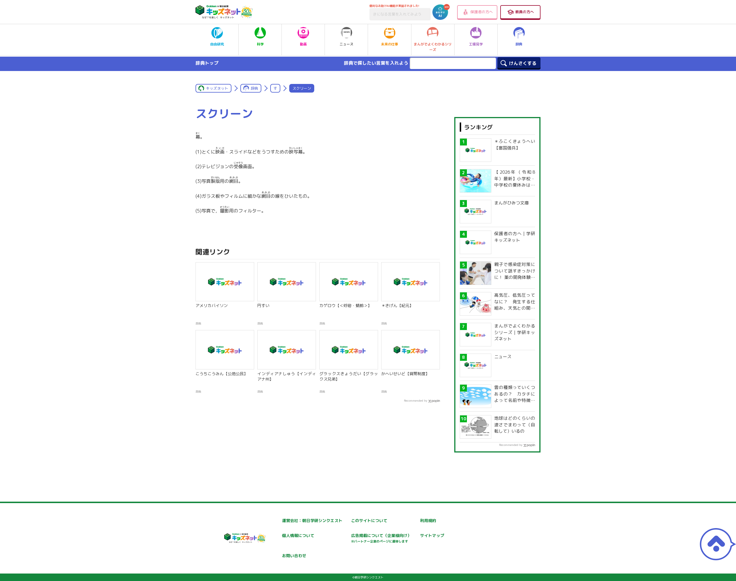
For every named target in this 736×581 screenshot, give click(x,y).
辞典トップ (206, 63)
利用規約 (428, 520)
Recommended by (415, 400)
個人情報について (298, 535)
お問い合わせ (294, 555)
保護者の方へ (481, 11)
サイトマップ (432, 535)
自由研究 (217, 44)
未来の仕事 (389, 44)
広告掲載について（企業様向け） (381, 538)
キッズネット (217, 88)
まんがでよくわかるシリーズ (433, 47)
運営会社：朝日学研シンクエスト (312, 520)
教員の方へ (524, 11)
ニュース (346, 44)
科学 (260, 44)
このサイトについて (369, 520)
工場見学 (476, 44)
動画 (303, 44)
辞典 (518, 44)
